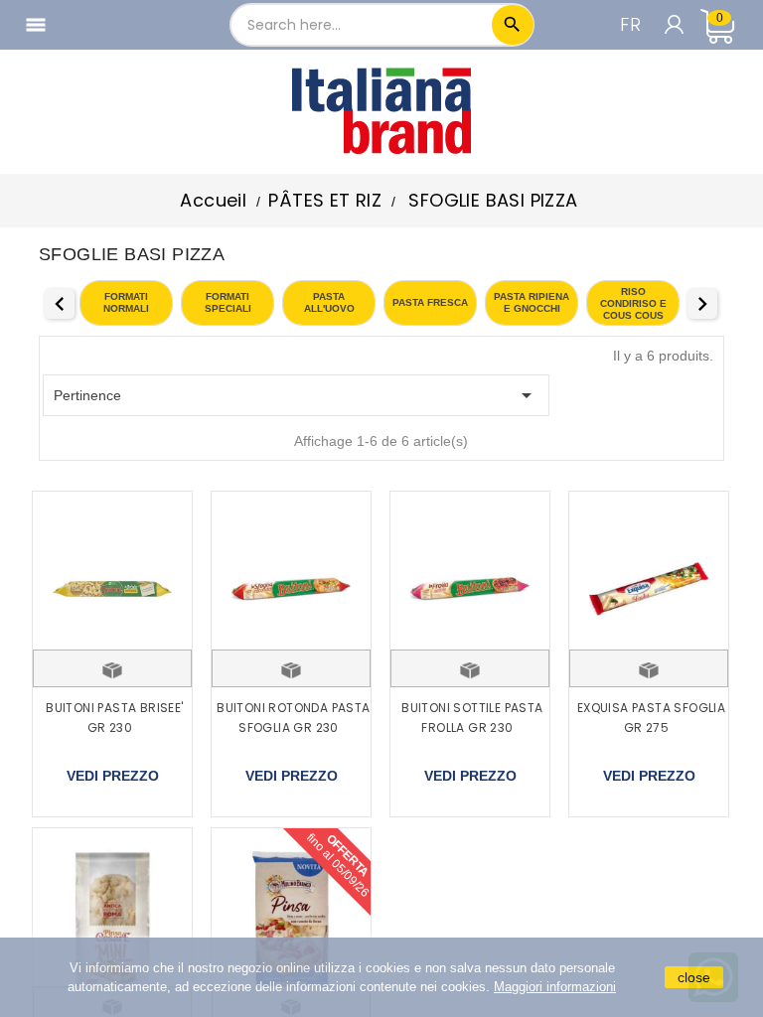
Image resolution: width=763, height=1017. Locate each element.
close (694, 977)
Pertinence (296, 395)
